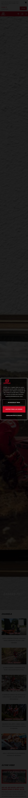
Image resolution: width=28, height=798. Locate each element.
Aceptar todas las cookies (14, 409)
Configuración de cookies (14, 415)
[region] (14, 399)
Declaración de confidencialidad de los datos (12, 396)
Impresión (21, 396)
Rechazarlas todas (14, 402)
